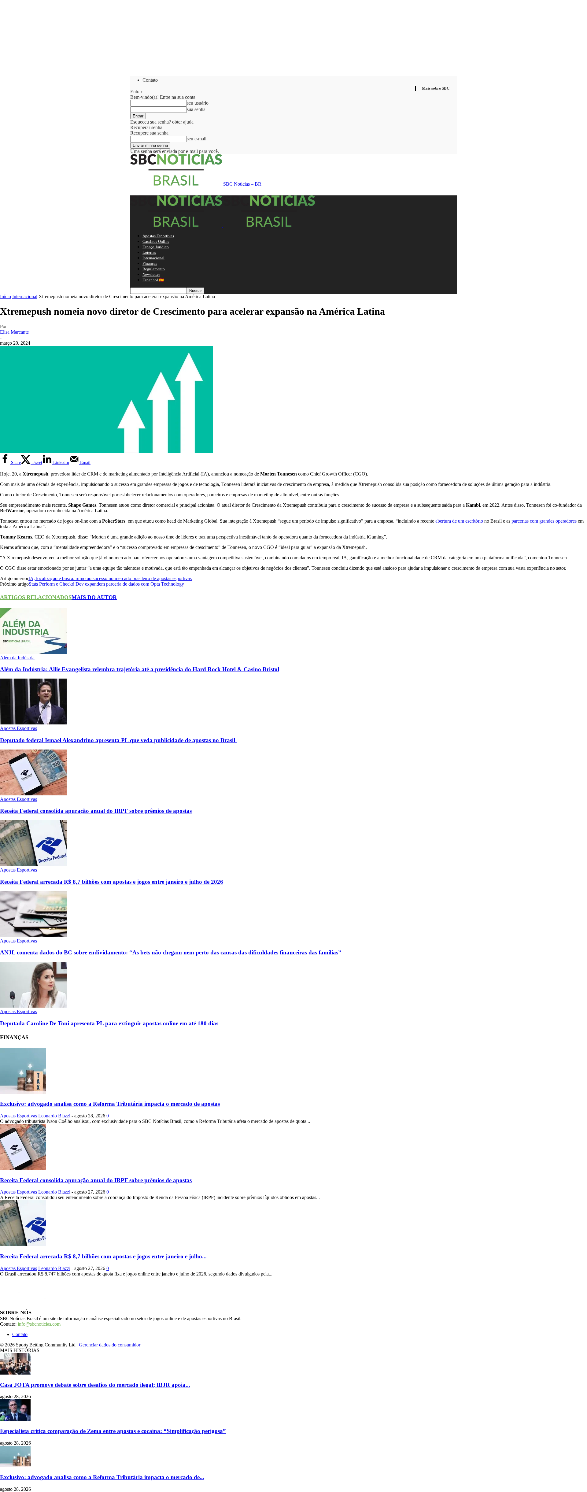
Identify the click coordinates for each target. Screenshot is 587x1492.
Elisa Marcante (14, 332)
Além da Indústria (17, 657)
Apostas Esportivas (158, 236)
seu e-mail (196, 138)
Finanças (149, 263)
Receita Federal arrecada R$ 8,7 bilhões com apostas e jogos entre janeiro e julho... (103, 1256)
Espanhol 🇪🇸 (153, 280)
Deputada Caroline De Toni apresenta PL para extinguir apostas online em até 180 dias (109, 1023)
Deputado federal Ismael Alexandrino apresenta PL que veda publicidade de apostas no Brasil (118, 740)
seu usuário (198, 103)
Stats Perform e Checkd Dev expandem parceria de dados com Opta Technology (106, 584)
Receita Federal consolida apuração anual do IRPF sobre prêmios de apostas (96, 811)
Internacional (153, 258)
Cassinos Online (155, 241)
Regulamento (153, 269)
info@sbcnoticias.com (39, 1324)
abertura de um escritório (459, 521)
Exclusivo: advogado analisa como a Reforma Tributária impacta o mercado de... (102, 1477)
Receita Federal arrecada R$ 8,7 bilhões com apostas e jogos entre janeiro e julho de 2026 (111, 882)
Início (5, 296)
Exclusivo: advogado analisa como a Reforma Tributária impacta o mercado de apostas (110, 1104)
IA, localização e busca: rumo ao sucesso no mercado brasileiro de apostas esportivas (110, 578)
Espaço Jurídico (155, 247)
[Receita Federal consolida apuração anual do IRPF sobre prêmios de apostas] (33, 793)
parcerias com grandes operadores (544, 521)
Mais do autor (94, 597)
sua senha (196, 109)
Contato (150, 80)
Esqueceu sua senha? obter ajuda (162, 121)
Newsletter (151, 274)
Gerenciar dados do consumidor (109, 1344)
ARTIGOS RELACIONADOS (36, 597)
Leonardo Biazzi (54, 1115)
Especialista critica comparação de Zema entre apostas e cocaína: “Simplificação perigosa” (113, 1431)
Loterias (149, 252)
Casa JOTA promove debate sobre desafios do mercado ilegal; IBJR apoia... (95, 1385)
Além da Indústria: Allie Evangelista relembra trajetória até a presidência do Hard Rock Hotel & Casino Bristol (139, 669)
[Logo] (176, 225)
